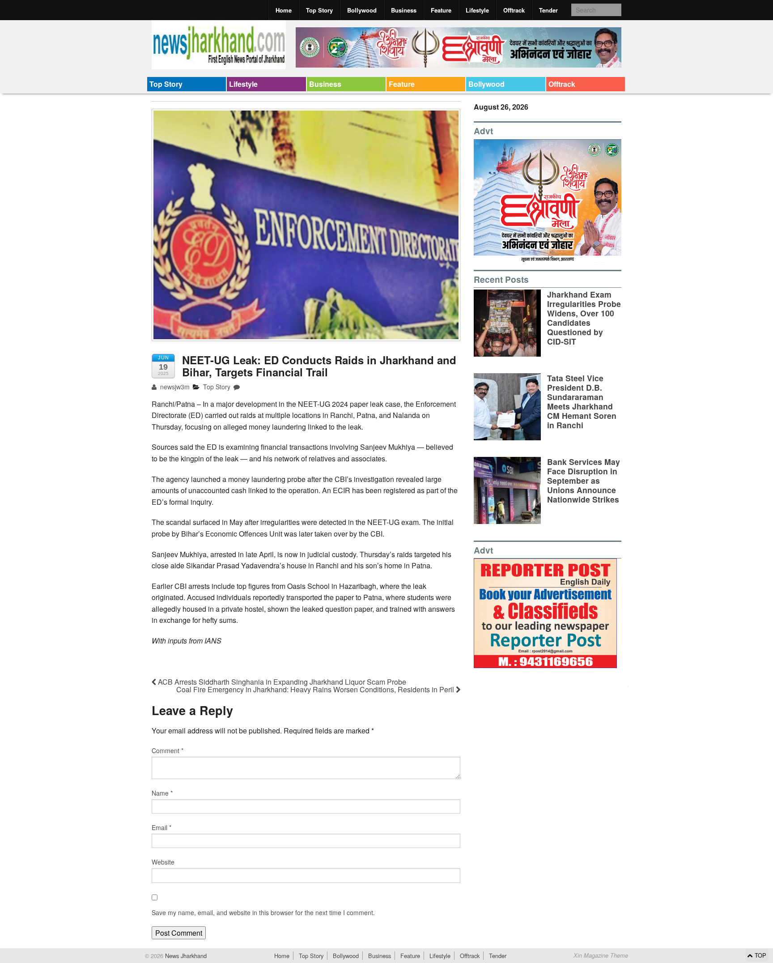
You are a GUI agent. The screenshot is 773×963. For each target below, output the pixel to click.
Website (163, 861)
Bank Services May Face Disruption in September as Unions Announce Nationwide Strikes (583, 480)
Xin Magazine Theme (600, 955)
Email (161, 827)
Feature (441, 10)
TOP (759, 955)
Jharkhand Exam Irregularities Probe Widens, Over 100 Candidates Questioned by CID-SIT (584, 318)
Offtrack (514, 10)
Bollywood (362, 10)
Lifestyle (477, 10)
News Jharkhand (185, 955)
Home (284, 10)
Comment (167, 750)
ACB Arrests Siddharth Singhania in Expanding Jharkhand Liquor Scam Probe (281, 682)
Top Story (319, 10)
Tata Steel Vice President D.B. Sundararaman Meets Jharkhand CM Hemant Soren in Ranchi (581, 401)
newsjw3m (174, 386)
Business (403, 10)
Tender (548, 10)
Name (162, 792)
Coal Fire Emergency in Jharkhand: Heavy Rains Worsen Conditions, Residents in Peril (316, 689)
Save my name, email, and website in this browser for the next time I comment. (263, 912)
